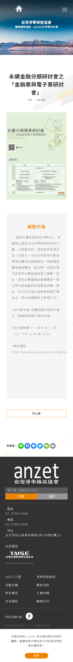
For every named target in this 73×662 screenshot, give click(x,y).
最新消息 (42, 585)
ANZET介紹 (13, 577)
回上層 (36, 413)
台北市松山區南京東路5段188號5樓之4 (33, 535)
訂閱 (21, 496)
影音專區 (11, 593)
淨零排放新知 (46, 577)
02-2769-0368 (16, 513)
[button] (48, 10)
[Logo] (16, 18)
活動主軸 (40, 100)
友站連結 (11, 601)
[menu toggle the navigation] (64, 10)
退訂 (52, 496)
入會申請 (42, 593)
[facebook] (30, 616)
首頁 (30, 100)
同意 (36, 655)
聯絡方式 (42, 601)
